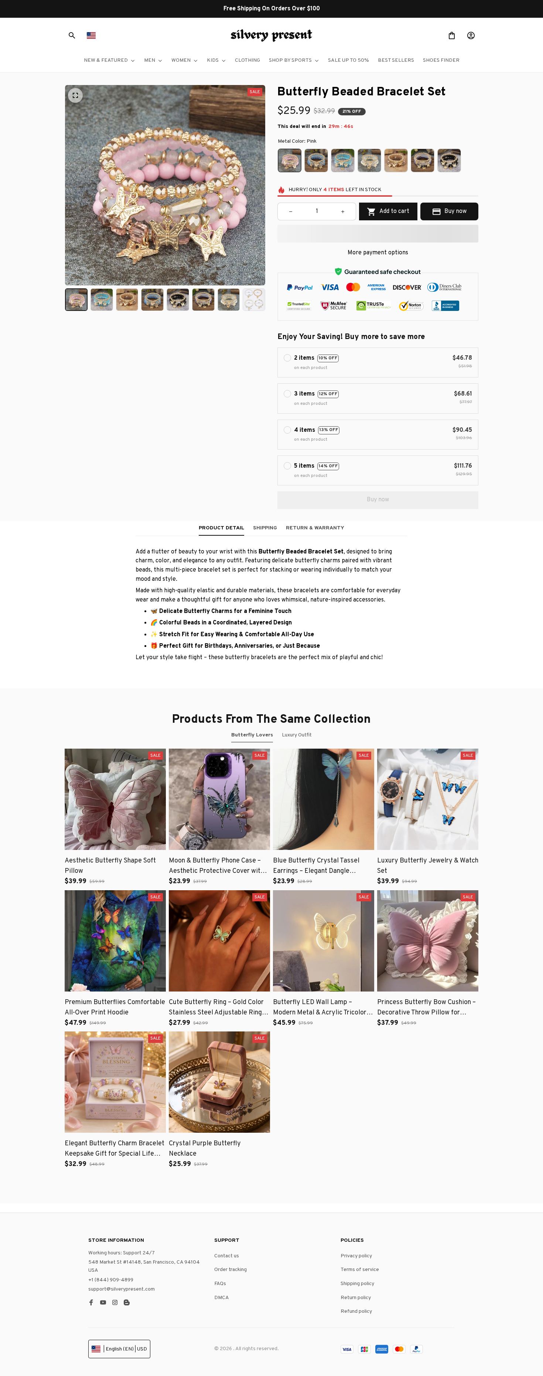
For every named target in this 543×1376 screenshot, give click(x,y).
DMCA (221, 1298)
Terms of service (360, 1270)
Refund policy (356, 1311)
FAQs (220, 1284)
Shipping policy (357, 1284)
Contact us (226, 1256)
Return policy (356, 1298)
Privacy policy (356, 1256)
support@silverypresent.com (121, 1289)
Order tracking (230, 1270)
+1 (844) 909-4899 (110, 1280)
